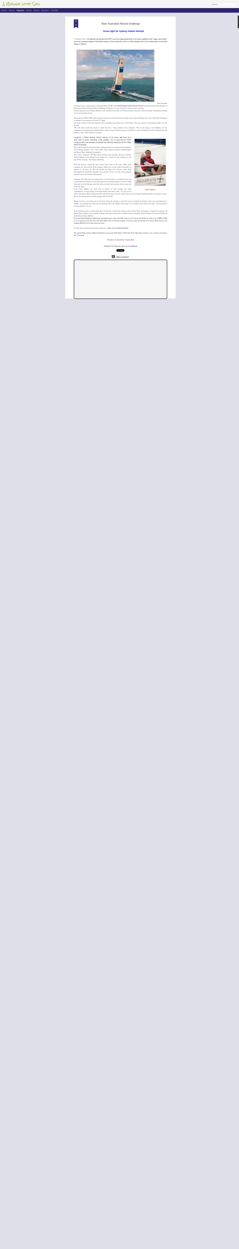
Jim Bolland (132, 246)
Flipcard (12, 10)
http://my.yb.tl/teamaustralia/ (118, 228)
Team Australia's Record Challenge (120, 23)
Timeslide (54, 10)
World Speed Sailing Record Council (131, 105)
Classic (4, 10)
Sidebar (36, 10)
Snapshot (45, 10)
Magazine (20, 10)
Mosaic (29, 10)
